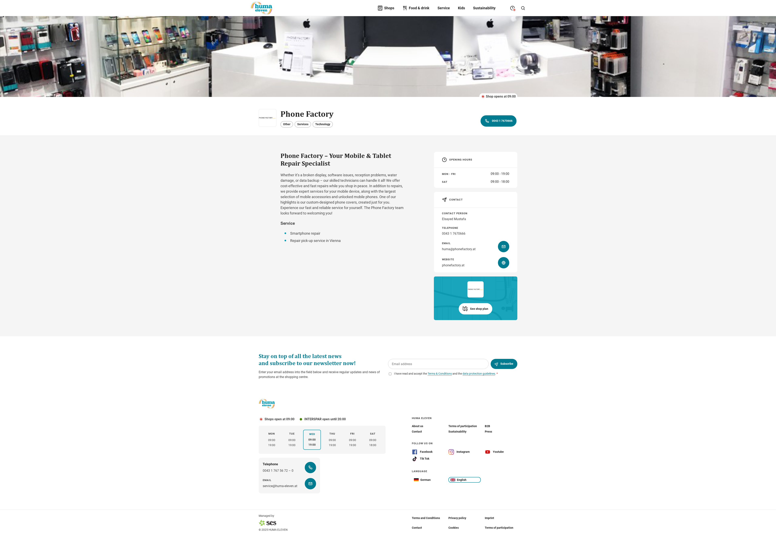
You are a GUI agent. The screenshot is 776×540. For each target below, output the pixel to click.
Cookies (453, 527)
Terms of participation (499, 527)
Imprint (489, 518)
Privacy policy (457, 518)
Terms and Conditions (426, 518)
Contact (417, 527)
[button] (475, 308)
